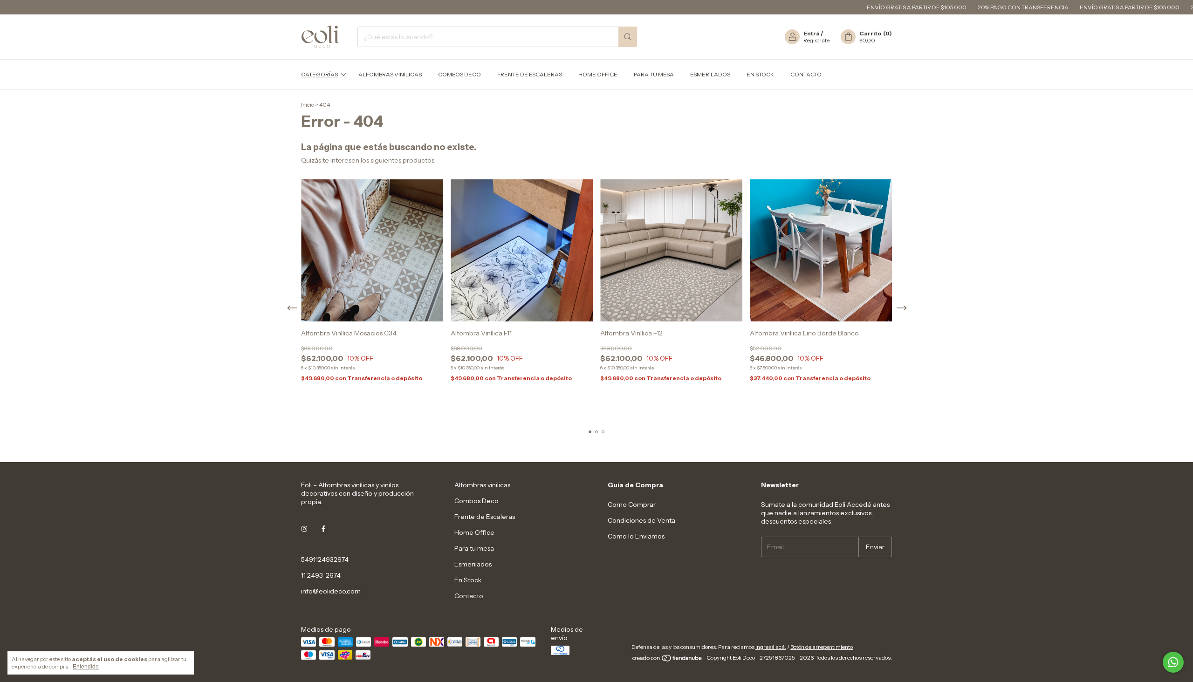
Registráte (816, 40)
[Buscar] (627, 37)
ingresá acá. (770, 646)
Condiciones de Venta (641, 520)
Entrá (811, 33)
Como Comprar (632, 504)
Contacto (806, 74)
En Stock (760, 74)
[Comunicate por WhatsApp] (1173, 662)
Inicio (307, 104)
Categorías (319, 74)
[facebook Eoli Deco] (323, 529)
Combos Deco (459, 74)
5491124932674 (325, 559)
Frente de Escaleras (529, 74)
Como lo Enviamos (636, 536)
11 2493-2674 (321, 575)
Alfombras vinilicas (390, 74)
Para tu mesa (654, 74)
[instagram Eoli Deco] (304, 529)
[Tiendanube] (667, 659)
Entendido (86, 666)
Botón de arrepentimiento (821, 646)
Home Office (597, 74)
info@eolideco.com (331, 591)
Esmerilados (710, 74)
